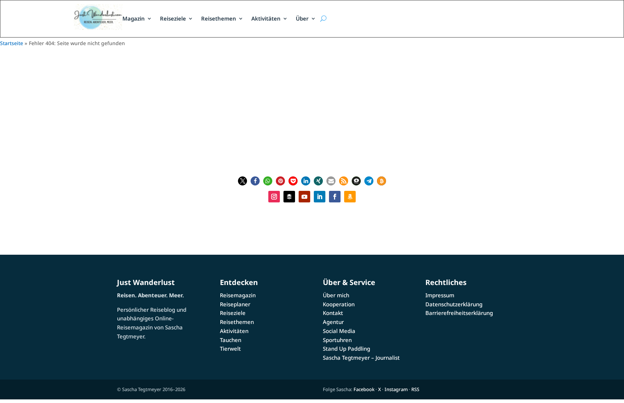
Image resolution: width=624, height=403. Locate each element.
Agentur (333, 321)
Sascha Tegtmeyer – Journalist (361, 357)
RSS (415, 389)
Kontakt (333, 312)
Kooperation (339, 304)
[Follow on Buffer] (289, 196)
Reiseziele (173, 18)
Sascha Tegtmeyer (316, 122)
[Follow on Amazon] (350, 196)
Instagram (396, 389)
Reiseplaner (235, 304)
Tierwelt (230, 348)
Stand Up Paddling (346, 348)
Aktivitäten (266, 18)
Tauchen (230, 339)
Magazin (133, 18)
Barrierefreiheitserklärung (459, 312)
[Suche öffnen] (323, 19)
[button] (242, 180)
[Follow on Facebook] (335, 196)
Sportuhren (337, 339)
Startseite (11, 43)
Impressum (439, 295)
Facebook (364, 389)
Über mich (336, 295)
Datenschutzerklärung (453, 304)
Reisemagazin (238, 295)
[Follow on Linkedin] (319, 196)
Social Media (339, 330)
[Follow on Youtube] (304, 196)
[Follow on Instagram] (274, 196)
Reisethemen (218, 18)
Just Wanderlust (146, 282)
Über (302, 18)
